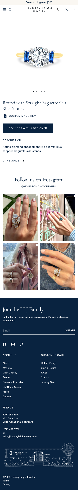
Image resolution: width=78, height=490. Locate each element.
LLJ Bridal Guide (12, 386)
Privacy (7, 484)
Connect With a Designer (28, 128)
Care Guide (11, 160)
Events (6, 377)
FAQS (44, 372)
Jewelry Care (48, 382)
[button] (33, 91)
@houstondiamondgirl (38, 186)
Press (6, 391)
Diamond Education (13, 382)
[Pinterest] (21, 344)
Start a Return (48, 367)
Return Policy (48, 363)
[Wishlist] (59, 9)
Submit (70, 330)
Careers (7, 396)
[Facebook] (4, 344)
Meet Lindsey (10, 372)
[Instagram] (13, 344)
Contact (45, 377)
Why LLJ (7, 367)
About (6, 363)
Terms (6, 480)
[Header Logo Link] (39, 9)
